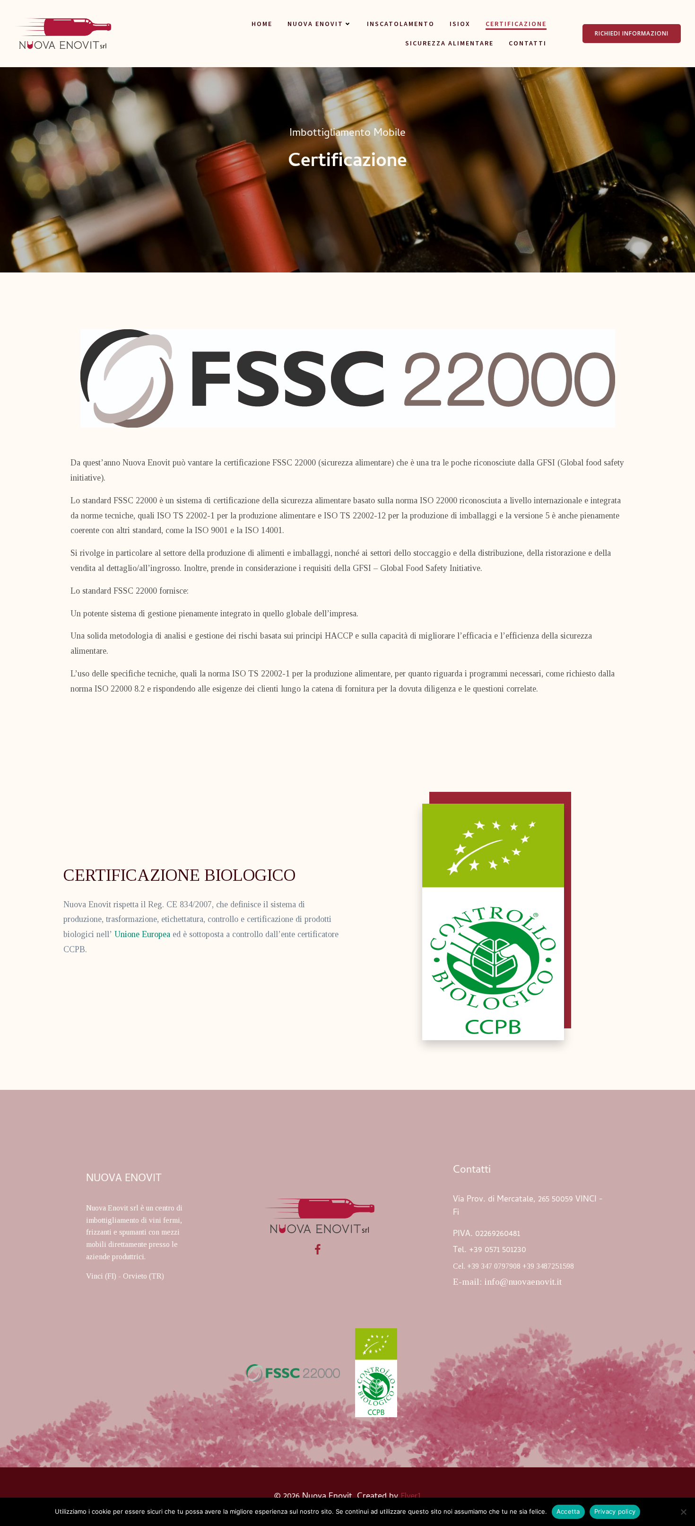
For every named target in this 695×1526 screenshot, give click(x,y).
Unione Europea (142, 934)
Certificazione (516, 23)
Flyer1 (411, 1495)
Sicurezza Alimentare (449, 43)
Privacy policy (615, 1511)
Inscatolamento (400, 23)
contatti (528, 43)
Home (262, 23)
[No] (683, 1512)
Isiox (460, 23)
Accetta (568, 1511)
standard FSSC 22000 (119, 500)
